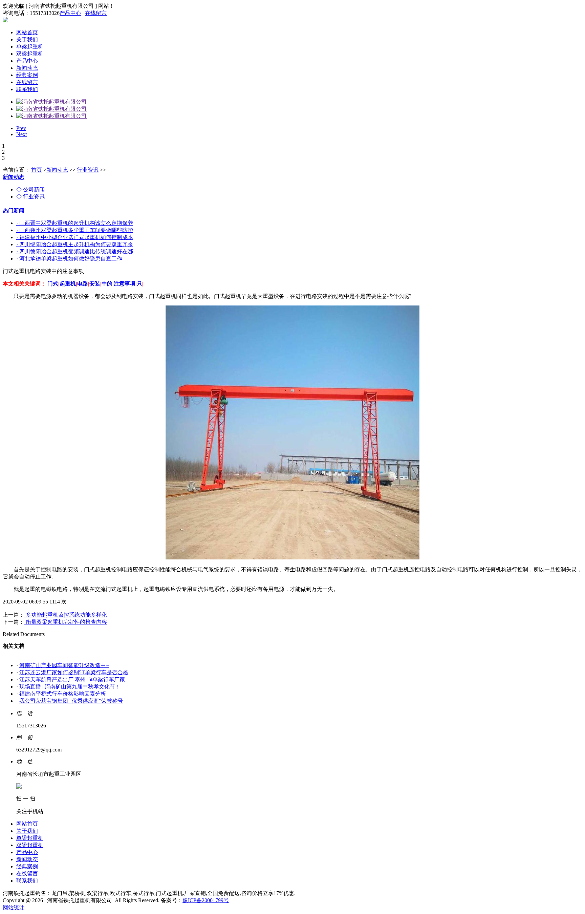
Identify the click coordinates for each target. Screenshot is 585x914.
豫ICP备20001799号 (205, 900)
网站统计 (13, 907)
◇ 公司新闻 (30, 189)
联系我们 (27, 89)
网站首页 (27, 32)
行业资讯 (88, 170)
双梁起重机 (29, 54)
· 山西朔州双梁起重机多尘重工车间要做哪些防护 (74, 230)
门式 (52, 283)
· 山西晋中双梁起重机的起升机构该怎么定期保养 (74, 223)
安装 (94, 283)
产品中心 (70, 13)
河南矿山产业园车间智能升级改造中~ (64, 665)
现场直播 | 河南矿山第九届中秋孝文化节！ (70, 686)
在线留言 (96, 13)
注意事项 (124, 283)
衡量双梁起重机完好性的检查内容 (65, 622)
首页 (36, 170)
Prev (21, 128)
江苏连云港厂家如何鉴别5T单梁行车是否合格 (73, 672)
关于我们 (27, 39)
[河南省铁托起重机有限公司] (51, 102)
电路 (82, 283)
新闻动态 (27, 68)
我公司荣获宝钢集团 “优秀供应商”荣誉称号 (71, 701)
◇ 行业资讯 (30, 196)
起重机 (68, 283)
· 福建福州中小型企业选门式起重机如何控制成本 (74, 237)
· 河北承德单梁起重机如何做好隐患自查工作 (69, 258)
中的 (107, 283)
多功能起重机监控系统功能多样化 (65, 615)
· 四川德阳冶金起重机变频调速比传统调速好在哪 (74, 251)
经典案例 (27, 75)
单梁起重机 (29, 46)
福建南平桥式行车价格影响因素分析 (62, 694)
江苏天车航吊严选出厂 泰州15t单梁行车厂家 (72, 679)
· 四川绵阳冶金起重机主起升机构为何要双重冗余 (74, 244)
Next (21, 134)
